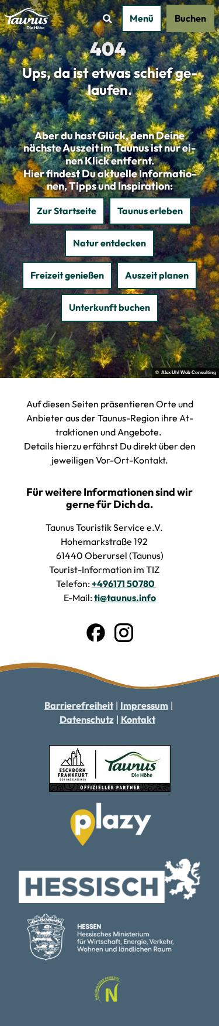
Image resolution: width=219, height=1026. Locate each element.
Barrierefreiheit (78, 705)
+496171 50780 (124, 583)
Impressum (144, 705)
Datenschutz (87, 719)
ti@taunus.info (125, 597)
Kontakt (138, 719)
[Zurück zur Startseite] (28, 18)
